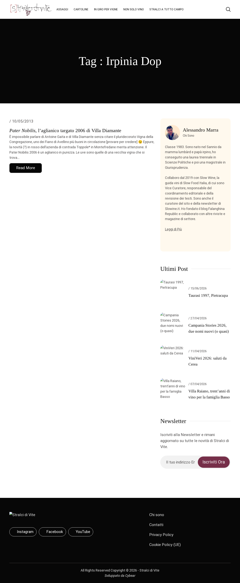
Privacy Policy (161, 534)
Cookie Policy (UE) (165, 544)
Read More (25, 168)
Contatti (156, 524)
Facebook (54, 531)
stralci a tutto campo (166, 9)
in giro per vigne (106, 9)
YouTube (83, 531)
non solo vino (133, 9)
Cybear (130, 576)
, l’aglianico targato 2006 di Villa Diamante (65, 130)
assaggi (62, 9)
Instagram (25, 531)
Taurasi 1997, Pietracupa (208, 295)
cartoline (81, 9)
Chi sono (156, 515)
